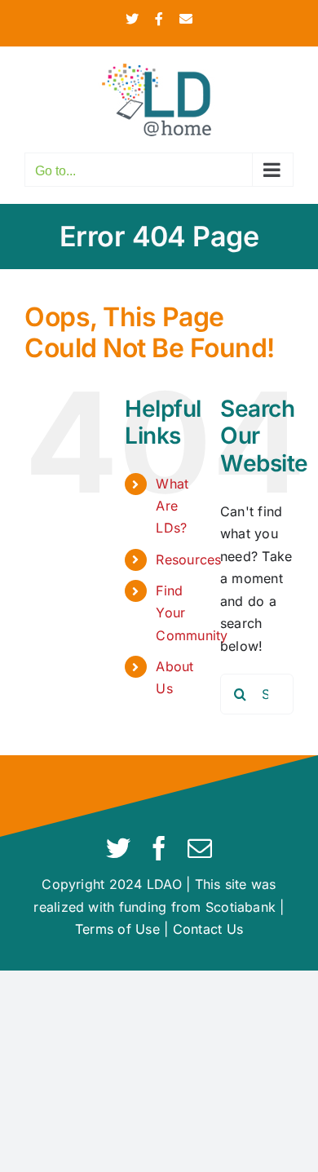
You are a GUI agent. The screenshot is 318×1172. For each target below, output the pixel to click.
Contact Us (208, 929)
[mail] (200, 848)
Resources (188, 559)
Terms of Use (117, 929)
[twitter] (118, 848)
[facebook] (159, 848)
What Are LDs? (172, 505)
